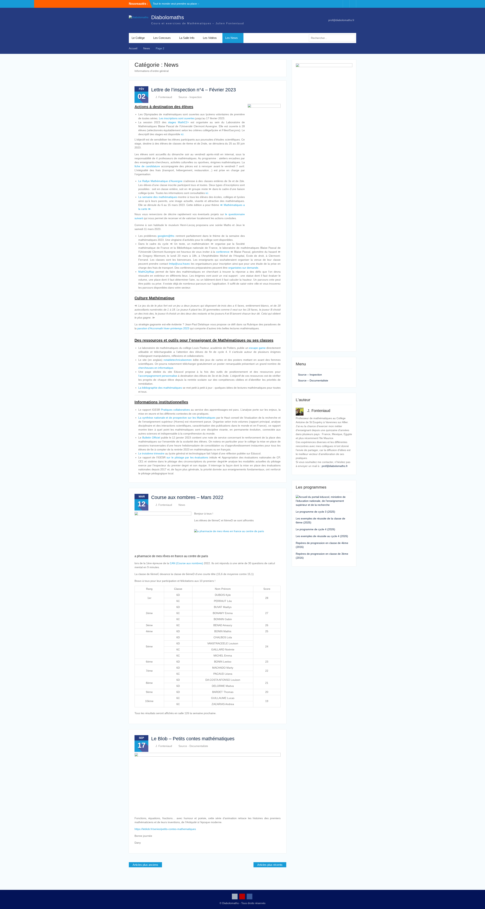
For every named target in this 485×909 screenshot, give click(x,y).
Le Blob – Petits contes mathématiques (193, 738)
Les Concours (162, 37)
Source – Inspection (310, 374)
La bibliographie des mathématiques (160, 387)
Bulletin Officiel (151, 437)
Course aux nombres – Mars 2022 (187, 497)
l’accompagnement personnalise (157, 375)
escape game (257, 347)
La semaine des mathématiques (157, 196)
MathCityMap (146, 271)
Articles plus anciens (145, 864)
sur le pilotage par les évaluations (187, 457)
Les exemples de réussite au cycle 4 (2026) (322, 536)
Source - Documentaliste (193, 745)
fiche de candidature (147, 166)
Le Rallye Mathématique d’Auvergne (160, 181)
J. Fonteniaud (164, 97)
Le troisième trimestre (151, 453)
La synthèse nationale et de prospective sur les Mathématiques (176, 417)
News (181, 504)
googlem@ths (166, 235)
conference (222, 251)
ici (182, 134)
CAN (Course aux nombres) (186, 563)
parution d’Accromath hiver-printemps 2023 (163, 328)
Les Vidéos (210, 37)
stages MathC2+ (178, 122)
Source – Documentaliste (313, 380)
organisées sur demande (243, 267)
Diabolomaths (167, 17)
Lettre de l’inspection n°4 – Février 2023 (193, 89)
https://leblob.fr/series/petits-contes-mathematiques (165, 829)
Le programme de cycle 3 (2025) (315, 511)
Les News (231, 37)
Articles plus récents (269, 864)
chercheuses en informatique (155, 367)
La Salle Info (186, 37)
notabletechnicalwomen (177, 359)
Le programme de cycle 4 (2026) (315, 529)
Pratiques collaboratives (175, 409)
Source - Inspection (190, 97)
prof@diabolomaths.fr (341, 20)
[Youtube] (346, 4)
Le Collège (138, 37)
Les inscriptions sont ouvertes (177, 118)
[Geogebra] (339, 4)
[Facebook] (353, 4)
